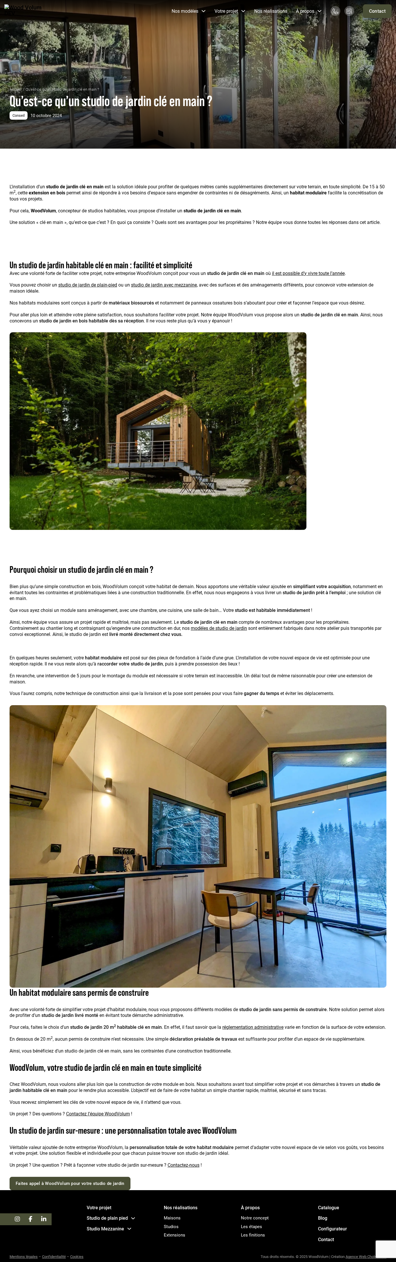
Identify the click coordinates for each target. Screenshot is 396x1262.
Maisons (172, 1218)
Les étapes (251, 1226)
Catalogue (328, 1207)
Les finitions (253, 1235)
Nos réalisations (270, 11)
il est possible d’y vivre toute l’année (308, 273)
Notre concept (255, 1218)
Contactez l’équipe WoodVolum (98, 1113)
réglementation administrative (253, 1027)
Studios (171, 1226)
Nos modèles (185, 11)
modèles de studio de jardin (219, 628)
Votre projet (99, 1207)
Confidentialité (54, 1256)
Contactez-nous (183, 1165)
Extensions (174, 1235)
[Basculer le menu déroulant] (203, 11)
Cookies (76, 1256)
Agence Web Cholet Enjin (366, 1256)
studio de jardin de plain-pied (87, 285)
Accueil (16, 89)
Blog (322, 1218)
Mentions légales (24, 1256)
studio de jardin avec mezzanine (164, 285)
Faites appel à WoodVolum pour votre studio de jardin (70, 1183)
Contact (377, 11)
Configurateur (332, 1229)
